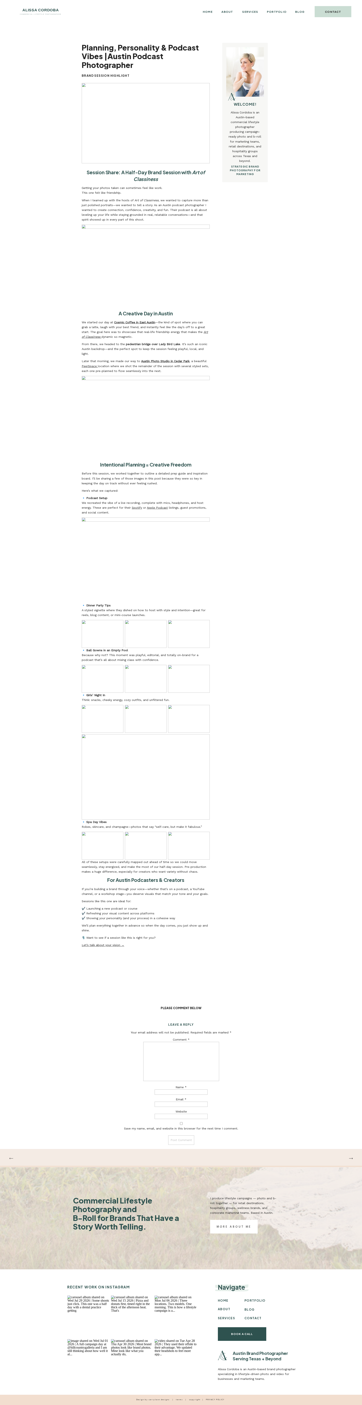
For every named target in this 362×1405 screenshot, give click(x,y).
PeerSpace (90, 366)
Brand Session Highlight (105, 75)
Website (181, 1111)
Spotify (137, 507)
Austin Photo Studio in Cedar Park (165, 361)
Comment (181, 1039)
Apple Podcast (157, 507)
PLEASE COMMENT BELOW (181, 1008)
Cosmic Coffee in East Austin (134, 322)
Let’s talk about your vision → (103, 945)
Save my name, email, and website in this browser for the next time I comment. (181, 1128)
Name (181, 1087)
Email (181, 1099)
